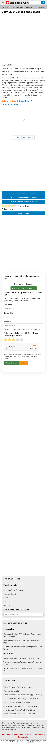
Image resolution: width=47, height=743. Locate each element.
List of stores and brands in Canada (23, 202)
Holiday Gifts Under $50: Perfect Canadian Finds (21, 658)
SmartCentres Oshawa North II (19, 710)
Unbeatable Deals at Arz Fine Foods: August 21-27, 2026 (22, 641)
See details (37, 742)
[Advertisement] (23, 38)
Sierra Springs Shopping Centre (20, 706)
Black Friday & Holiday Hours (13, 734)
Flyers (29, 7)
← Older (17, 137)
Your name (8, 304)
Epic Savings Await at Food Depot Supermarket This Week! (23, 647)
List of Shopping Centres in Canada (24, 197)
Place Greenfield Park (16, 702)
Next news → (28, 137)
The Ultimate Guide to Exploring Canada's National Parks (22, 663)
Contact (28, 734)
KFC (5, 601)
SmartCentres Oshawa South (19, 713)
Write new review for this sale (23, 288)
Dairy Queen (8, 605)
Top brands (17, 7)
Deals (41, 7)
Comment (7, 322)
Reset (24, 363)
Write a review (23, 213)
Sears (5, 597)
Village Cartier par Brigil (17, 687)
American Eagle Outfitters (13, 590)
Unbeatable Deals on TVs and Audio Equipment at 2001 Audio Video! (22, 635)
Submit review (12, 363)
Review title (8, 313)
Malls (5, 7)
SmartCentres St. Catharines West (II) (22, 694)
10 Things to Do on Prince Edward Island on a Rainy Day (22, 669)
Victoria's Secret (9, 594)
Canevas (11, 691)
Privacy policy (23, 737)
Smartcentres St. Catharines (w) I (20, 698)
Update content (38, 734)
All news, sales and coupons (24, 193)
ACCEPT (31, 742)
